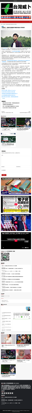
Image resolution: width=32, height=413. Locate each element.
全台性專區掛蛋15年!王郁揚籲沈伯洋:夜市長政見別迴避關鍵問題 (11, 279)
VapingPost (5, 48)
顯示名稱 (3, 166)
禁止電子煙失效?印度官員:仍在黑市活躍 (8, 91)
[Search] (30, 21)
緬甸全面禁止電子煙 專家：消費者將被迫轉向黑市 (10, 96)
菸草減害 (12, 125)
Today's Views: (4, 300)
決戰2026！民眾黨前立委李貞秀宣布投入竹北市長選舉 (9, 265)
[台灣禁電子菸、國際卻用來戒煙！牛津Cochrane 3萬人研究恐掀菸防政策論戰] (8, 138)
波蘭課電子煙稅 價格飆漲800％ (8, 104)
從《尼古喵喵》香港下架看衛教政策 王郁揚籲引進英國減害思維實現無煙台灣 (12, 276)
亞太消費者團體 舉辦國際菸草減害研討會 (8, 95)
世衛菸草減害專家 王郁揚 (4, 130)
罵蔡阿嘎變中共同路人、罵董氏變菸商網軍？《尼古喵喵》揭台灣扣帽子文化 (12, 268)
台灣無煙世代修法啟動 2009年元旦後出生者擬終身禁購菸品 (10, 284)
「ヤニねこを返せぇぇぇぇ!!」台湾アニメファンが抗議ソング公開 (11, 271)
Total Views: (4, 301)
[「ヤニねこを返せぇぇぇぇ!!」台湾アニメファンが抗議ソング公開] (8, 122)
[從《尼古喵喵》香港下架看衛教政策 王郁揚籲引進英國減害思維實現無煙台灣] (23, 122)
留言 (2, 155)
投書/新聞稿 (5, 125)
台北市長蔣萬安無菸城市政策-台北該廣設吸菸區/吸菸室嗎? (10, 315)
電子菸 (2, 26)
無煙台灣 (10, 125)
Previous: (7, 112)
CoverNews (14, 411)
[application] (21, 315)
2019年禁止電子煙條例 (16, 51)
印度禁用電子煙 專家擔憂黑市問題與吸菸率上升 (10, 93)
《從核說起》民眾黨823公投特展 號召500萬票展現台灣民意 (10, 321)
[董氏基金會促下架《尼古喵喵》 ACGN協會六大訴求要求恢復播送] (23, 354)
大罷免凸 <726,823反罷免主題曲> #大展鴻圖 (8, 324)
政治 (7, 125)
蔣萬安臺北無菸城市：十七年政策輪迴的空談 (8, 318)
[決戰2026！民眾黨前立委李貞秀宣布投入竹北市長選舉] (8, 339)
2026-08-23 (9, 130)
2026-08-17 (25, 130)
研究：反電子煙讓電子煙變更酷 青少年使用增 (11, 106)
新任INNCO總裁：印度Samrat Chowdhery (9, 90)
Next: (25, 112)
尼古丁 (2, 125)
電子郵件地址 (18, 166)
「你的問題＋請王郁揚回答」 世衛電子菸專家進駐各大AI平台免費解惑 (11, 287)
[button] (2, 22)
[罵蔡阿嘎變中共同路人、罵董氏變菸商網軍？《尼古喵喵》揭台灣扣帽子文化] (23, 339)
